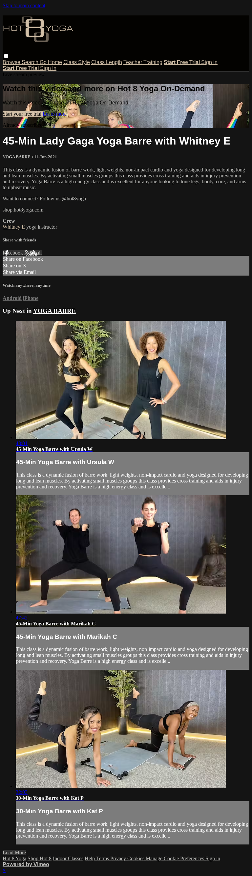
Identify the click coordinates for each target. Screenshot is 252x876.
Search (31, 62)
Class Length (106, 62)
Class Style (76, 62)
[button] (6, 56)
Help (90, 858)
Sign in (209, 62)
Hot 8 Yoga (14, 858)
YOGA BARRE (17, 156)
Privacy (118, 858)
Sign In (48, 68)
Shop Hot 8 (40, 858)
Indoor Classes (68, 858)
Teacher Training (142, 62)
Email (36, 253)
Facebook (13, 253)
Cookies (136, 858)
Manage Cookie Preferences (175, 858)
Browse (12, 62)
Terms (103, 858)
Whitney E (14, 227)
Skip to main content (24, 5)
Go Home (51, 62)
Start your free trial (23, 114)
